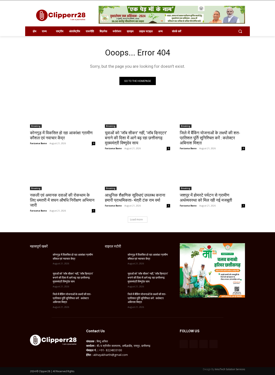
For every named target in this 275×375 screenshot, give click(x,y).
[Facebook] (184, 344)
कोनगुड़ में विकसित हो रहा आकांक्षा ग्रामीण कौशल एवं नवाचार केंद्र (61, 135)
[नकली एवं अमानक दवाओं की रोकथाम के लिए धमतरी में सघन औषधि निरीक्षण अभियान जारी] (62, 173)
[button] (240, 31)
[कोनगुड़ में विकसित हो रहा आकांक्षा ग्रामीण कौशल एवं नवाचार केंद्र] (62, 111)
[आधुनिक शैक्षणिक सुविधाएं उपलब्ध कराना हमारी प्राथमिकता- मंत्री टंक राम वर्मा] (137, 173)
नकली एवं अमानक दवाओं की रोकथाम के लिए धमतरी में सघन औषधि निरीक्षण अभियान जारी (62, 200)
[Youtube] (213, 344)
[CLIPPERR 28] (62, 15)
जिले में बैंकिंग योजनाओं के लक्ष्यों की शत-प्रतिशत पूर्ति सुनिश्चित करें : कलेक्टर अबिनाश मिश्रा (210, 137)
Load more (136, 219)
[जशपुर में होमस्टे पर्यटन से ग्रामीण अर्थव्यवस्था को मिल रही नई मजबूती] (212, 173)
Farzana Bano (38, 143)
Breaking (35, 126)
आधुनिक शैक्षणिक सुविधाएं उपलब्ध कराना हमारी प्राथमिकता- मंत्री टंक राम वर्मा (135, 198)
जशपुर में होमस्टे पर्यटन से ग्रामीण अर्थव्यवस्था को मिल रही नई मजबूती (206, 198)
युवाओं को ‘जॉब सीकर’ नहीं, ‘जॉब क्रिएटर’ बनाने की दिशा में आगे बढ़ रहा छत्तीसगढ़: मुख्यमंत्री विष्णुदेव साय (136, 137)
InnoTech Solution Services (230, 369)
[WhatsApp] (203, 344)
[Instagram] (193, 344)
